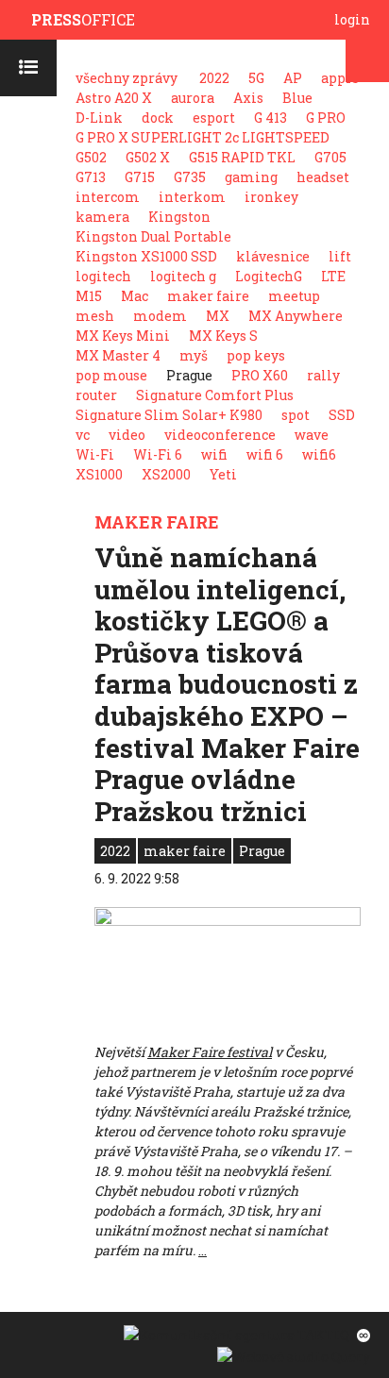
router (96, 395)
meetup (294, 296)
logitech (103, 276)
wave (312, 435)
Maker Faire (156, 522)
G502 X (148, 157)
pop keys (256, 355)
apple (340, 78)
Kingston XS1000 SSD (146, 256)
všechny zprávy (127, 78)
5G (256, 78)
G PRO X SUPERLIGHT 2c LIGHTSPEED (203, 137)
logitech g (183, 276)
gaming (251, 177)
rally (323, 375)
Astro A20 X (114, 98)
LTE (333, 276)
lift (340, 256)
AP (292, 78)
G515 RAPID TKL (242, 157)
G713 (91, 177)
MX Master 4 (118, 355)
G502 (91, 157)
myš (193, 355)
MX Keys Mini (123, 335)
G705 (330, 157)
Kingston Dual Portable (153, 236)
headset (322, 177)
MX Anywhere (295, 316)
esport (214, 117)
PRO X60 (259, 375)
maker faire (208, 296)
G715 (140, 177)
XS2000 (166, 474)
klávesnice (273, 256)
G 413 (270, 117)
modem (160, 316)
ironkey (271, 197)
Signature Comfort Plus (215, 395)
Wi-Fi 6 (157, 454)
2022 (214, 78)
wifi (214, 454)
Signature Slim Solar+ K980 (169, 415)
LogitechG (268, 276)
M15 (89, 296)
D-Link (99, 117)
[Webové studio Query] (291, 1355)
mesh (95, 316)
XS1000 (99, 474)
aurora (192, 98)
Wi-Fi (95, 454)
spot (295, 415)
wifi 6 (264, 454)
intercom (108, 197)
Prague (262, 851)
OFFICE (83, 19)
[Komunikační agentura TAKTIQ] (235, 1333)
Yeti (223, 474)
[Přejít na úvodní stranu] (20, 20)
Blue (297, 98)
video (127, 435)
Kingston (179, 217)
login (352, 19)
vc (83, 435)
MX (217, 316)
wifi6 (319, 454)
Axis (248, 98)
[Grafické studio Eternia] (361, 1333)
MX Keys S (223, 335)
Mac (134, 296)
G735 (190, 177)
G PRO (326, 117)
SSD (342, 415)
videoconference (220, 435)
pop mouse (111, 375)
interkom (192, 197)
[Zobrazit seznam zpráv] (28, 68)
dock (158, 117)
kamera (102, 217)
